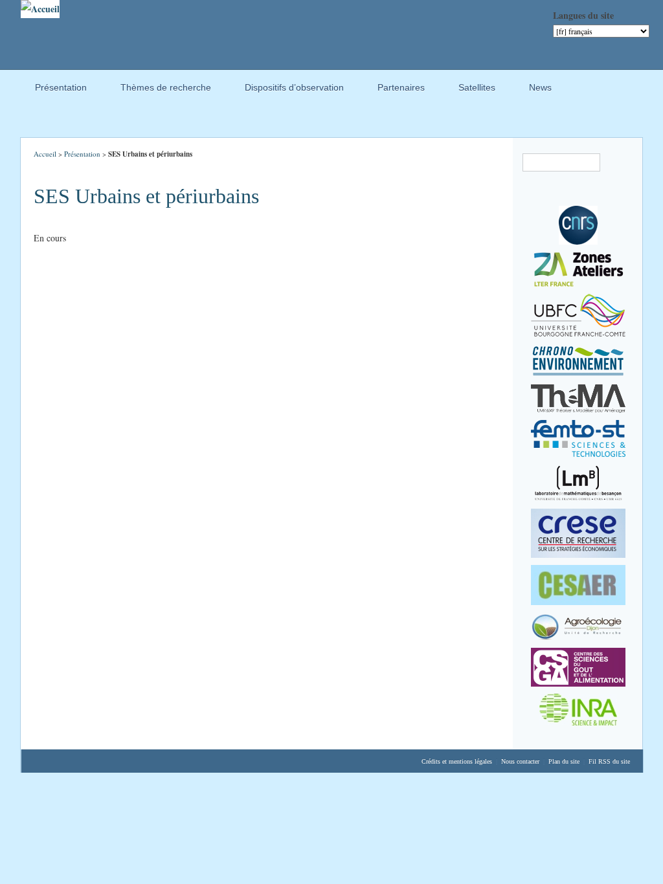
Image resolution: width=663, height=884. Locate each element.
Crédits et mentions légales (456, 761)
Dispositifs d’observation (288, 89)
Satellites (470, 89)
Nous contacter (520, 761)
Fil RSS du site (609, 761)
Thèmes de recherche (159, 89)
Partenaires (395, 89)
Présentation (54, 89)
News (534, 89)
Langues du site (583, 15)
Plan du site (563, 761)
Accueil (45, 154)
